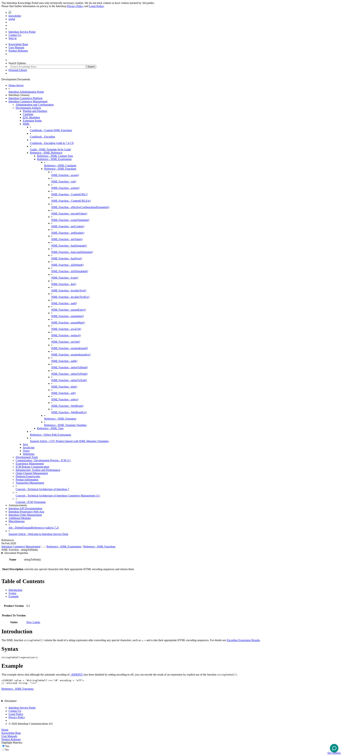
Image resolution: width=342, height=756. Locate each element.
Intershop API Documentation (25, 508)
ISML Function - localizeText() (68, 290)
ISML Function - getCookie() (67, 226)
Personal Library (18, 70)
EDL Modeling (31, 117)
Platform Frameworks (28, 476)
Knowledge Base (18, 44)
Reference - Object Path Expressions (50, 434)
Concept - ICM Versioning (31, 502)
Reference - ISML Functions (60, 168)
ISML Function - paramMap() (68, 322)
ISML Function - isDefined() (67, 264)
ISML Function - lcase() (64, 277)
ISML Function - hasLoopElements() (72, 252)
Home (4, 729)
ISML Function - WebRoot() (67, 405)
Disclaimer (10, 700)
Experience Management (30, 463)
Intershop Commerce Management (28, 101)
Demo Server (16, 85)
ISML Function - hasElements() (69, 245)
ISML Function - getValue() (66, 239)
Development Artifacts (28, 107)
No (7, 749)
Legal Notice (96, 6)
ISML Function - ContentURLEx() (71, 200)
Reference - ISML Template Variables (65, 425)
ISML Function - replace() (66, 335)
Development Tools (27, 457)
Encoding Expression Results (243, 640)
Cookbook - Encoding (42, 136)
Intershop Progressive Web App (26, 511)
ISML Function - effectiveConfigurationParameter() (80, 207)
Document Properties (16, 552)
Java (25, 444)
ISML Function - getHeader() (67, 232)
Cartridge (28, 114)
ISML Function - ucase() (65, 175)
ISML (26, 123)
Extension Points (32, 120)
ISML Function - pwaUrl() (66, 328)
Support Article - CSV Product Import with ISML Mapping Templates (69, 441)
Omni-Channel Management (32, 473)
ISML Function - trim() (64, 386)
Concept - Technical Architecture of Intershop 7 (42, 489)
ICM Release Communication (32, 466)
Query (26, 450)
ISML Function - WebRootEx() (69, 412)
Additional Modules (20, 518)
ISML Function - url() (63, 393)
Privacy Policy (75, 6)
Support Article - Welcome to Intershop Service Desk (38, 534)
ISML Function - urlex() (64, 399)
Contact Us (15, 35)
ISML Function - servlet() (65, 341)
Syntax (12, 593)
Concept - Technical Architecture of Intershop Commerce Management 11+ (58, 495)
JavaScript (28, 447)
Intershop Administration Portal (26, 91)
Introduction (15, 589)
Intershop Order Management (25, 514)
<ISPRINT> (77, 674)
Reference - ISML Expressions (54, 159)
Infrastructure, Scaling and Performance (38, 469)
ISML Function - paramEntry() (68, 309)
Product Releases (18, 50)
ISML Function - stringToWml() (69, 373)
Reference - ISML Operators (60, 418)
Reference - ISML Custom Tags (55, 155)
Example (14, 596)
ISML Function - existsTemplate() (70, 219)
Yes (7, 746)
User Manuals (16, 47)
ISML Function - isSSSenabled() (69, 271)
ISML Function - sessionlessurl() (69, 348)
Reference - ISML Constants (60, 165)
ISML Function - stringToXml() (69, 380)
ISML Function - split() (64, 361)
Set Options (334, 752)
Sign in (13, 38)
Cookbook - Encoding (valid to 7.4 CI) (52, 143)
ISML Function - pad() (64, 303)
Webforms (28, 453)
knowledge (15, 15)
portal (12, 18)
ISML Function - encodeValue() (69, 213)
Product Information (27, 479)
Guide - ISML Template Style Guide (50, 149)
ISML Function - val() (63, 181)
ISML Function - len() (63, 284)
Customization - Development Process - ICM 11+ (43, 460)
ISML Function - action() (65, 187)
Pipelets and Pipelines (35, 111)
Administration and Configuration (35, 104)
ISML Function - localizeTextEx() (70, 296)
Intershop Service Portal (22, 31)
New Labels (33, 622)
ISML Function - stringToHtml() (69, 367)
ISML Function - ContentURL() (69, 194)
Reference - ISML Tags (50, 428)
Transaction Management (30, 482)
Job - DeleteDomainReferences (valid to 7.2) (34, 527)
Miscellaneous (17, 521)
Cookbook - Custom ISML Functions (51, 130)
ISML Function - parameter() (67, 316)
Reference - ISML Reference (46, 152)
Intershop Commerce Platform (25, 98)
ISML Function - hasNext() (66, 258)
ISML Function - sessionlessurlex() (70, 354)
